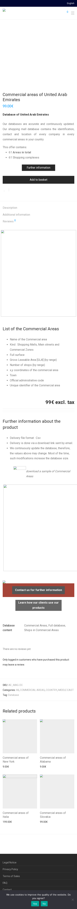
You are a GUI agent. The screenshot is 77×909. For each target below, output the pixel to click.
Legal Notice (9, 862)
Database (13, 695)
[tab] (38, 207)
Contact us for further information (38, 590)
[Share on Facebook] (13, 190)
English (70, 3)
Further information (38, 167)
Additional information (16, 214)
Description (10, 207)
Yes (35, 903)
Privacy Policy (10, 869)
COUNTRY (51, 690)
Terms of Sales (11, 876)
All (17, 690)
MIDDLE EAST (66, 690)
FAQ (5, 882)
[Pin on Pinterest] (23, 190)
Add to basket (38, 179)
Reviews (9, 221)
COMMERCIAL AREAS (32, 690)
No (44, 903)
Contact (7, 889)
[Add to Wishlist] (6, 189)
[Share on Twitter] (18, 190)
